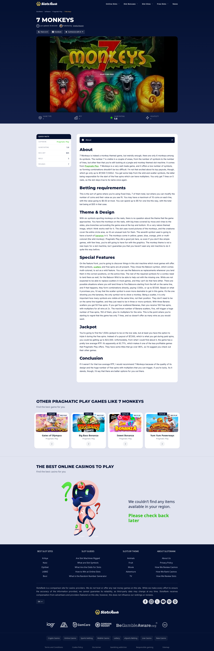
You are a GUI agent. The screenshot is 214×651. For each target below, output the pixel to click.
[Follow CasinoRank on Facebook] (145, 601)
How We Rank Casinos (166, 571)
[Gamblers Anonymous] (64, 624)
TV (131, 576)
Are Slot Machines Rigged (88, 558)
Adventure (131, 571)
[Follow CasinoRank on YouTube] (163, 601)
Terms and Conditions (54, 647)
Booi (45, 576)
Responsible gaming (144, 647)
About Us (166, 558)
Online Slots (111, 4)
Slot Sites (146, 4)
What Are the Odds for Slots (88, 567)
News (175, 4)
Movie (131, 567)
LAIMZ (45, 571)
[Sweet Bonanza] (125, 430)
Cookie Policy (77, 647)
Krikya (45, 558)
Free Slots (161, 4)
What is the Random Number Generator (88, 576)
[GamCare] (81, 624)
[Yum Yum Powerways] (162, 430)
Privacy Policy (166, 562)
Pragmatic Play (63, 142)
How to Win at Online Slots (88, 571)
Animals (131, 558)
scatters (97, 267)
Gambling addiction (118, 647)
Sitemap (165, 647)
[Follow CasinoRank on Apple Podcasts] (175, 601)
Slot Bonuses (129, 4)
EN (39, 601)
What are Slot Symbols (88, 562)
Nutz (45, 562)
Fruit (131, 562)
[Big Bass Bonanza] (88, 430)
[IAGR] (51, 624)
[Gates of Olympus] (51, 430)
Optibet (45, 567)
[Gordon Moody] (103, 624)
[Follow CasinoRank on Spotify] (169, 601)
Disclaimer (96, 647)
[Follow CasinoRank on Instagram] (151, 601)
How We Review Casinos (166, 567)
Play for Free (107, 74)
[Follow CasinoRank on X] (157, 601)
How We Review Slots (166, 576)
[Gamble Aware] (136, 624)
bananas (99, 235)
